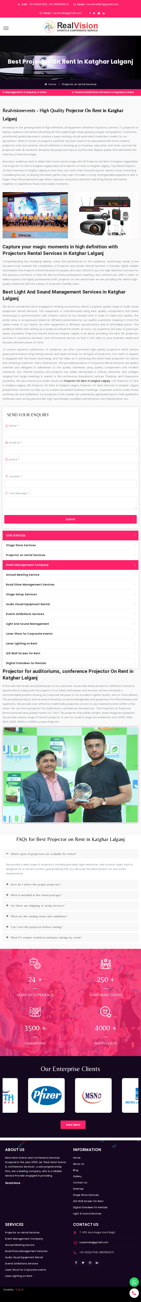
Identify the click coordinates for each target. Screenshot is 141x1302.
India (19, 1289)
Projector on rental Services (25, 555)
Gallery (77, 1176)
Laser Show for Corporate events (29, 633)
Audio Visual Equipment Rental (28, 604)
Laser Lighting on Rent (21, 643)
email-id (15, 442)
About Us (78, 1164)
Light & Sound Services (87, 1213)
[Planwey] (70, 26)
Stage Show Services (21, 545)
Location (15, 476)
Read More (12, 1183)
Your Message (19, 493)
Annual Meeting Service (23, 575)
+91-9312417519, (38, 4)
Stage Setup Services (21, 594)
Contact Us (80, 1182)
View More (73, 1125)
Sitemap (78, 1188)
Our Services (16, 535)
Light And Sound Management (27, 624)
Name (14, 425)
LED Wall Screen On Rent (23, 653)
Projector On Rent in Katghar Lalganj (87, 381)
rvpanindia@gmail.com (67, 13)
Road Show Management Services (30, 584)
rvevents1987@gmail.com (102, 4)
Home (51, 84)
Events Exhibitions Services (25, 614)
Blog (75, 1170)
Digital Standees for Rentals (26, 663)
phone (14, 459)
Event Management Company (27, 565)
